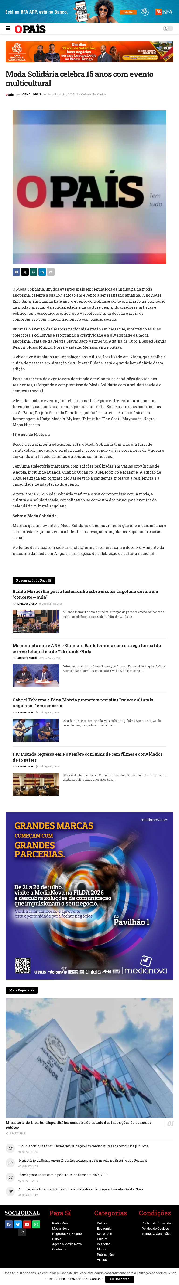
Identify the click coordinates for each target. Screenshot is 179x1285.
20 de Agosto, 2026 (51, 603)
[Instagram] (22, 1232)
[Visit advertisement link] (89, 55)
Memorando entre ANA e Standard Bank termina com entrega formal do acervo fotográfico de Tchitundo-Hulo (87, 648)
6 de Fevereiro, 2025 (61, 94)
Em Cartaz (99, 94)
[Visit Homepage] (30, 28)
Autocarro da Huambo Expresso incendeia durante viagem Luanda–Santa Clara (80, 1189)
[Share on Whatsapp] (33, 272)
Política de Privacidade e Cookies (77, 1279)
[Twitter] (18, 1224)
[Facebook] (9, 1224)
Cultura (86, 94)
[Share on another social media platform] (51, 272)
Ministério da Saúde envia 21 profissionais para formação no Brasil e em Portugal (83, 1160)
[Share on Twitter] (25, 272)
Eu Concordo (120, 1279)
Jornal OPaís (25, 712)
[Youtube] (27, 1224)
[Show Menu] (8, 28)
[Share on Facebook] (16, 272)
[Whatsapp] (36, 1224)
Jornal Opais (31, 94)
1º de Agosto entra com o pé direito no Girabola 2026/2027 (63, 1175)
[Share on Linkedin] (42, 272)
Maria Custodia (27, 603)
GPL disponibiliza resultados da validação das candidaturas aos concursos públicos (83, 1146)
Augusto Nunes (27, 658)
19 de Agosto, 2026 (48, 712)
